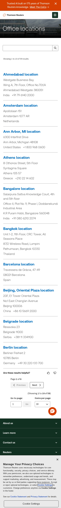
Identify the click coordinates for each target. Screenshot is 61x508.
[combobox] (30, 48)
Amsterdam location (20, 105)
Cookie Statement (18, 497)
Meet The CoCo (38, 7)
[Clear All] (49, 48)
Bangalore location (18, 189)
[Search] (55, 48)
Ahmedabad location (20, 74)
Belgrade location (18, 321)
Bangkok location (17, 229)
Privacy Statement (39, 497)
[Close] (57, 459)
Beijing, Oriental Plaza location (28, 290)
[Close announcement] (55, 3)
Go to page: (17, 398)
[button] (30, 423)
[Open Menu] (55, 15)
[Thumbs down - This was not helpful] (55, 373)
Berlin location (15, 347)
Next (34, 385)
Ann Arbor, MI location (21, 131)
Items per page (43, 398)
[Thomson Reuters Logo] (14, 15)
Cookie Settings (45, 485)
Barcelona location (18, 264)
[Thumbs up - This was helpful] (48, 373)
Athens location (16, 157)
